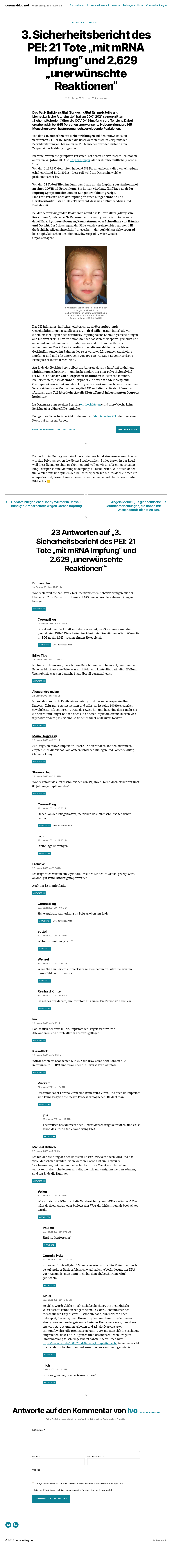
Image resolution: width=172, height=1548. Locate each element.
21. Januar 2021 (76, 98)
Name (36, 1456)
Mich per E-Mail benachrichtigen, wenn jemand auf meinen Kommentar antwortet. (73, 1490)
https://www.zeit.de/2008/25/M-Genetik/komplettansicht (80, 1343)
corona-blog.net (17, 5)
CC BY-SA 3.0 (94, 318)
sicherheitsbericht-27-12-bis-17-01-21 (55, 429)
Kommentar (38, 1430)
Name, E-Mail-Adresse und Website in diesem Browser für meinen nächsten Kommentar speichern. (79, 1483)
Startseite (75, 5)
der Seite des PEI (105, 416)
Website (36, 1469)
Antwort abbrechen (149, 1412)
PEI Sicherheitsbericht (86, 23)
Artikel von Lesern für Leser (102, 5)
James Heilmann (77, 318)
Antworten (39, 609)
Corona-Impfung (155, 5)
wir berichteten (90, 404)
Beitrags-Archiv (131, 5)
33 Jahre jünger (80, 160)
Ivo (132, 1410)
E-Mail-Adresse (95, 1456)
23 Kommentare (99, 98)
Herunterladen (127, 429)
